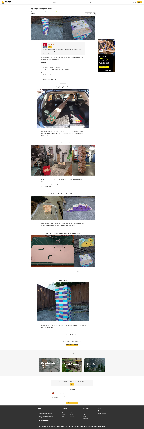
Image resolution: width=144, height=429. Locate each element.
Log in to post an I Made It (72, 344)
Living (71, 412)
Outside (40, 11)
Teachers (28, 2)
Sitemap (84, 416)
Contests (22, 2)
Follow (50, 46)
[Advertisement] (106, 55)
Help (84, 414)
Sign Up (140, 2)
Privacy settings (69, 426)
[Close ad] (114, 40)
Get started (85, 412)
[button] (94, 13)
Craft (63, 416)
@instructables (102, 411)
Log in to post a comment (72, 402)
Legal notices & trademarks (99, 426)
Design (63, 414)
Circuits (64, 411)
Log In (134, 2)
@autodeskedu (102, 413)
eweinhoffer (34, 11)
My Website (46, 53)
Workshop (64, 412)
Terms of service (52, 426)
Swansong (57, 393)
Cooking (71, 411)
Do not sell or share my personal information (83, 426)
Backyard (45, 11)
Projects (17, 2)
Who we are (85, 418)
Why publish (85, 411)
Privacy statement (61, 426)
